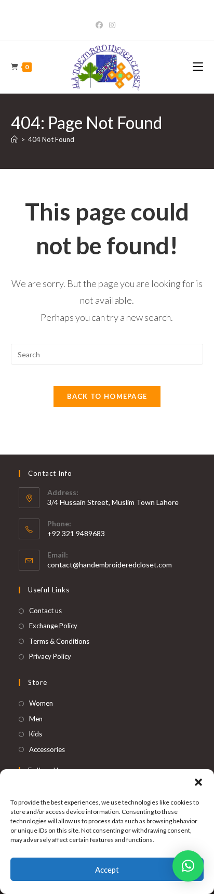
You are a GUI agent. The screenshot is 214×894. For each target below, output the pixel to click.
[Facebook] (101, 25)
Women (41, 703)
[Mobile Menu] (198, 67)
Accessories (47, 749)
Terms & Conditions (59, 641)
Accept (107, 869)
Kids (35, 734)
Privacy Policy (50, 656)
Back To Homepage (107, 396)
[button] (198, 782)
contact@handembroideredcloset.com (109, 564)
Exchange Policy (53, 625)
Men (36, 719)
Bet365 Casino (107, 14)
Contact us (45, 610)
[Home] (14, 139)
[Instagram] (112, 25)
